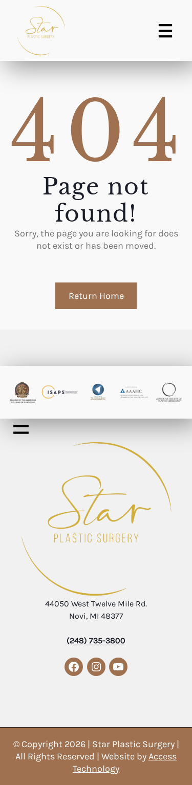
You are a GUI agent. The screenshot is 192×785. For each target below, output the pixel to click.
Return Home (96, 295)
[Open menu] (165, 30)
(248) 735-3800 (96, 640)
